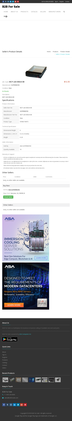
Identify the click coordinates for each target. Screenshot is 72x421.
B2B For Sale (11, 6)
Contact (67, 1)
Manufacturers (55, 12)
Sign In (56, 1)
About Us (14, 12)
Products (24, 12)
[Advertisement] (36, 34)
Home (6, 12)
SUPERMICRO (15, 85)
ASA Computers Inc (25, 334)
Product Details (65, 51)
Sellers (43, 12)
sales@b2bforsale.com (11, 398)
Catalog (34, 12)
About (4, 352)
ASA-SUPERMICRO (14, 190)
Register (62, 1)
